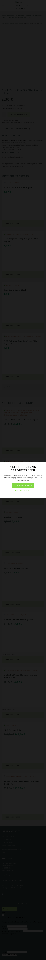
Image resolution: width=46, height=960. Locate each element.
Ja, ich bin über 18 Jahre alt (23, 486)
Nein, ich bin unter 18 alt (23, 490)
